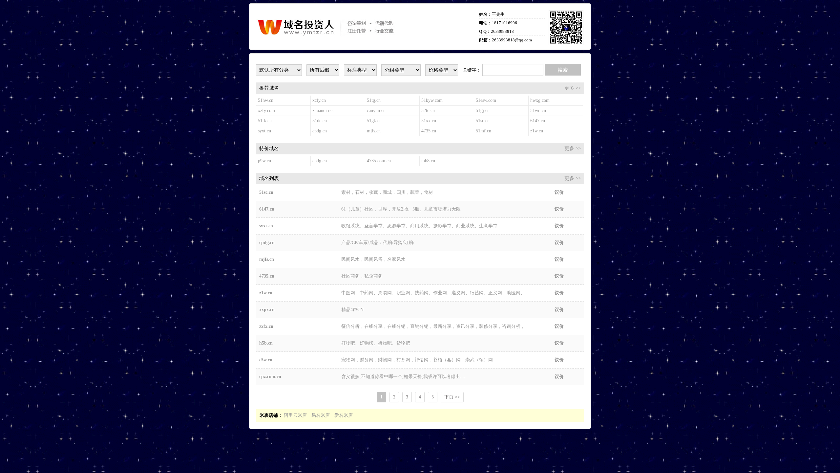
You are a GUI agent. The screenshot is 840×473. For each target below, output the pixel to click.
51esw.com (486, 100)
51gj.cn (483, 110)
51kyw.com (432, 100)
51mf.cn (483, 130)
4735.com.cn (379, 160)
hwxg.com (540, 100)
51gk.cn (374, 120)
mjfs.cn (374, 130)
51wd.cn (538, 110)
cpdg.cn (319, 130)
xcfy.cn (319, 100)
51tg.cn (374, 100)
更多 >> (572, 88)
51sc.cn (483, 120)
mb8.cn (428, 160)
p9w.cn (264, 160)
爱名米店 (343, 415)
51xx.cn (428, 120)
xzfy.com (266, 110)
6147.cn (537, 120)
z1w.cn (536, 130)
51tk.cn (265, 120)
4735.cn (428, 130)
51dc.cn (319, 120)
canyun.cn (376, 110)
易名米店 (320, 415)
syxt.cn (264, 130)
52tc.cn (428, 110)
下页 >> (452, 396)
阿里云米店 (295, 415)
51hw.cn (265, 100)
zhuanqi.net (323, 110)
